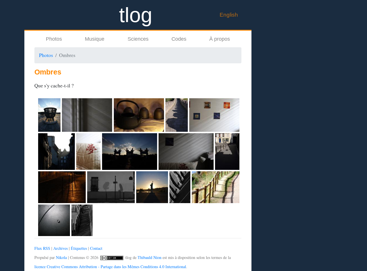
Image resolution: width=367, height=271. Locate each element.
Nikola (61, 257)
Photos (54, 39)
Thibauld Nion (149, 257)
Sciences (138, 39)
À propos (219, 39)
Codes (178, 39)
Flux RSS (42, 248)
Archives (60, 248)
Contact (96, 248)
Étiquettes (79, 248)
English (229, 14)
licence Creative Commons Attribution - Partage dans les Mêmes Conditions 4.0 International (110, 266)
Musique (94, 39)
